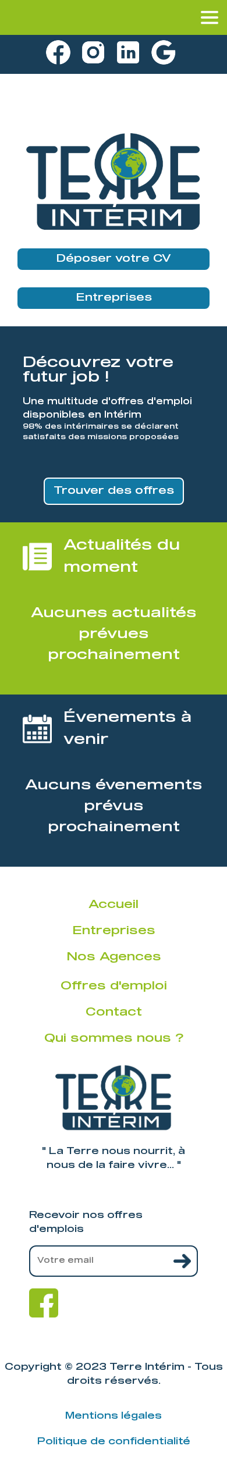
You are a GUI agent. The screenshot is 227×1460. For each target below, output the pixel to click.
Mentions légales (113, 1415)
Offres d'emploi (114, 986)
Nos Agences (113, 957)
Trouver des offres (114, 491)
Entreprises (114, 298)
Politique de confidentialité (113, 1441)
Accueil (113, 904)
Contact (114, 1012)
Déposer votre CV (113, 259)
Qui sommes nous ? (113, 1038)
